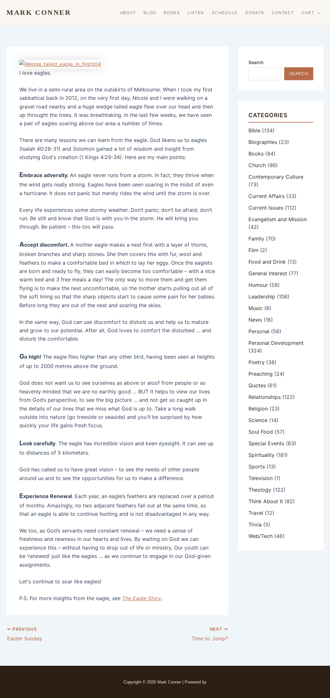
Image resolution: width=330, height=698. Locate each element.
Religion (258, 408)
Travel (255, 513)
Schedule (225, 13)
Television (260, 478)
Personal (258, 331)
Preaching (260, 374)
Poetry (256, 362)
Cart (308, 13)
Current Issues (265, 207)
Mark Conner (38, 12)
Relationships (264, 397)
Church (257, 165)
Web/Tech (260, 536)
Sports (256, 466)
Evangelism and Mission (277, 219)
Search (255, 62)
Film (253, 250)
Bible (254, 130)
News (255, 319)
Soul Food (260, 432)
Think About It (265, 501)
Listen (196, 13)
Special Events (266, 443)
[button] (317, 13)
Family (256, 238)
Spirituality (261, 455)
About (128, 13)
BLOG (149, 13)
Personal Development (276, 343)
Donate (254, 13)
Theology (259, 489)
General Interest (267, 273)
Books (172, 13)
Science (257, 420)
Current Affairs (266, 196)
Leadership (261, 296)
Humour (258, 285)
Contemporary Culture (275, 177)
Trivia (255, 524)
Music (255, 308)
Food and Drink (267, 262)
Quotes (257, 385)
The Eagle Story (141, 598)
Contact (283, 13)
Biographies (262, 142)
